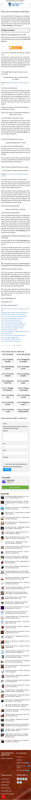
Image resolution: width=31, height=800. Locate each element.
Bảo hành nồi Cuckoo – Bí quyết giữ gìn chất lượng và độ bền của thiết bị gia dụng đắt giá (17, 690)
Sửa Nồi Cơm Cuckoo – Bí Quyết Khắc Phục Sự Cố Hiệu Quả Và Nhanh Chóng (17, 715)
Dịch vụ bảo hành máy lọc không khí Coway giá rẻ (12, 326)
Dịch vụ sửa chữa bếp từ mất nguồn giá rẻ (11, 341)
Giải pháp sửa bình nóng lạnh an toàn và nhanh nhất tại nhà (14, 312)
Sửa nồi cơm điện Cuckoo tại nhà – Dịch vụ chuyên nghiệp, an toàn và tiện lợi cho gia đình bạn (17, 537)
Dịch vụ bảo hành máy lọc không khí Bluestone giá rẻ (13, 335)
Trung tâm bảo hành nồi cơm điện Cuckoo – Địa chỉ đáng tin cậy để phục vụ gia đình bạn (17, 651)
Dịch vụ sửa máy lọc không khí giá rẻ (9, 337)
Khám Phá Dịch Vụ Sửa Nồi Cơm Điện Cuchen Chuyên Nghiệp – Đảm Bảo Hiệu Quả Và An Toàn (16, 592)
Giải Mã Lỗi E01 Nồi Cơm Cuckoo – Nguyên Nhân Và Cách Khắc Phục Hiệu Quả (17, 508)
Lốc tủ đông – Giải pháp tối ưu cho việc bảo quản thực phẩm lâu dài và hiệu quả (17, 741)
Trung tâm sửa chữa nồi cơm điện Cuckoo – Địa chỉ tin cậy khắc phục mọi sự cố (17, 632)
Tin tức (2, 9)
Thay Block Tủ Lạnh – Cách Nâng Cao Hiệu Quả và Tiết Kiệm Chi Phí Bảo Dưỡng (17, 729)
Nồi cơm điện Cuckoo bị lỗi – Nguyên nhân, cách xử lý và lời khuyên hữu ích (17, 523)
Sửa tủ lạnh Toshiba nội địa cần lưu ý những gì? (12, 322)
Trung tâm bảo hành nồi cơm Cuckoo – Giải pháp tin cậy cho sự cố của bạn (17, 627)
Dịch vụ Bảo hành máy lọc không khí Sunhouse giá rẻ (13, 324)
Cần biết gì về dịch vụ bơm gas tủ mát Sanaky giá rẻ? (13, 314)
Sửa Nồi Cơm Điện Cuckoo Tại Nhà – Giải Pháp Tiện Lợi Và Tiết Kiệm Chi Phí (17, 681)
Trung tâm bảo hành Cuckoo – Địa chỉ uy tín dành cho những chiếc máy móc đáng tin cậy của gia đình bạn (17, 572)
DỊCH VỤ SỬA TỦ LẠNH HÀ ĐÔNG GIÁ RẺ (11, 320)
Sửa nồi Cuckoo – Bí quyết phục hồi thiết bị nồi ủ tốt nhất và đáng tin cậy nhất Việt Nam (17, 700)
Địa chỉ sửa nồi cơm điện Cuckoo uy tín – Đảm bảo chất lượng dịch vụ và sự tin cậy (17, 607)
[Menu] (2, 4)
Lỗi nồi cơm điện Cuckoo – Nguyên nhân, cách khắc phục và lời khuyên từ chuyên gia (17, 695)
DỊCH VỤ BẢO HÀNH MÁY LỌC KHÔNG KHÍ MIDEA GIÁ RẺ (15, 331)
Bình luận (5, 431)
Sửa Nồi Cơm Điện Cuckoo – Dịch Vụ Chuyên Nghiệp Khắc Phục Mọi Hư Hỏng (15, 597)
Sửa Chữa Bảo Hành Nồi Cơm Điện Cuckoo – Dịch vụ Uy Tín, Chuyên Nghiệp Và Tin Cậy (17, 497)
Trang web (5, 457)
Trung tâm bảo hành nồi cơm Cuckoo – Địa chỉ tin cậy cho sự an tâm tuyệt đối (16, 552)
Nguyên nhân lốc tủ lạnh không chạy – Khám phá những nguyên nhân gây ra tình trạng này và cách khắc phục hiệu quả (16, 735)
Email (4, 450)
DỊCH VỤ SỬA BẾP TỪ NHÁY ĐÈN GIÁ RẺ (11, 339)
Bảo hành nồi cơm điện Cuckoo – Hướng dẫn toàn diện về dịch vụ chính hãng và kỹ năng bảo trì (17, 705)
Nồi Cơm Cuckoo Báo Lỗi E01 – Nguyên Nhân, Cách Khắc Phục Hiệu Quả (17, 562)
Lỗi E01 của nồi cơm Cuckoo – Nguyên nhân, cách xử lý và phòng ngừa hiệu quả (17, 567)
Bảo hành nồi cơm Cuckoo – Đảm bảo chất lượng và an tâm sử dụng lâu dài (17, 671)
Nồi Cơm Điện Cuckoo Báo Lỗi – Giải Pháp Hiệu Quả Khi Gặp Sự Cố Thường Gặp (17, 710)
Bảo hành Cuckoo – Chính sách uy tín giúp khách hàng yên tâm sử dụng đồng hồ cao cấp (16, 602)
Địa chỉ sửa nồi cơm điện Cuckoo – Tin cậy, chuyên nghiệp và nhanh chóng (17, 622)
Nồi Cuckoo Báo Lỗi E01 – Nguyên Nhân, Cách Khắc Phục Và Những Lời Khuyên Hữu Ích (17, 527)
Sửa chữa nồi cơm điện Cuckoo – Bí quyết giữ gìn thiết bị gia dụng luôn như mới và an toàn (17, 578)
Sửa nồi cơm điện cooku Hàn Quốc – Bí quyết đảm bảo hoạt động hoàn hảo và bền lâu (17, 656)
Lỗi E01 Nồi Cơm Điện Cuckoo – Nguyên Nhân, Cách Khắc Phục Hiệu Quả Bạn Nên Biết (17, 547)
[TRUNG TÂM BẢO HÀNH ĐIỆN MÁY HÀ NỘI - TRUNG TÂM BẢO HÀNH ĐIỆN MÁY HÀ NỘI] (16, 4)
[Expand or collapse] (28, 30)
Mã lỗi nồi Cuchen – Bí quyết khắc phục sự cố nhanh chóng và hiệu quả (17, 513)
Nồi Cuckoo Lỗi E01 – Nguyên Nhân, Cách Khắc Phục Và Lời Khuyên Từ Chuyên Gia (16, 542)
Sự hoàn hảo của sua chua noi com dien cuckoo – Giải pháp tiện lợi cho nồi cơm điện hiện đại (17, 612)
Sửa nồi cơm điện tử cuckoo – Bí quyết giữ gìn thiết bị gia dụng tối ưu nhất (17, 666)
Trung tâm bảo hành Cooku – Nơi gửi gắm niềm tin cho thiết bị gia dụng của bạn (17, 617)
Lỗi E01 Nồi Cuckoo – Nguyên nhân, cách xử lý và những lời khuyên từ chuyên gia (16, 532)
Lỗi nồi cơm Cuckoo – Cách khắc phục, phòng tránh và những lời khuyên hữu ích (17, 676)
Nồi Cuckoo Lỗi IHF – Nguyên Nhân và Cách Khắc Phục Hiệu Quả (17, 636)
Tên (4, 443)
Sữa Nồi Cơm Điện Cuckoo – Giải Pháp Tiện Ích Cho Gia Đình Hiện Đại (17, 646)
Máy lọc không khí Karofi (7, 333)
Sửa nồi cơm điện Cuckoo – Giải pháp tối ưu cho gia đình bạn (17, 641)
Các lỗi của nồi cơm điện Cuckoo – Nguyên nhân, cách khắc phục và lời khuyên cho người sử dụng (16, 557)
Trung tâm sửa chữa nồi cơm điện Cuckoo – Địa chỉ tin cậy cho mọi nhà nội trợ (17, 685)
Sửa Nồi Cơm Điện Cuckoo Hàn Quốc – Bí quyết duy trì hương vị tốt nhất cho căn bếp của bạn (17, 588)
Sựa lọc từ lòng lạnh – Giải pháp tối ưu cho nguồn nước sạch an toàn (16, 720)
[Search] (29, 4)
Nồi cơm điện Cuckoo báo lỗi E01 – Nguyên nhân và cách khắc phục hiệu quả (17, 518)
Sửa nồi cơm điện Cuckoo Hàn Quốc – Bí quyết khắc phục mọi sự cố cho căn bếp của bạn (17, 661)
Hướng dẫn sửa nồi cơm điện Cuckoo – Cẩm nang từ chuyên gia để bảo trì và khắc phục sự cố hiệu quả (17, 503)
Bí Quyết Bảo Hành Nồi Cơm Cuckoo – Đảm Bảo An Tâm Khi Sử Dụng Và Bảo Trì (17, 583)
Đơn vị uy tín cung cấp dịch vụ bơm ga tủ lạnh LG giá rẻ (14, 316)
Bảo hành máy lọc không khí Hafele (9, 329)
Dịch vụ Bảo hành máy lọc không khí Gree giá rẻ (12, 328)
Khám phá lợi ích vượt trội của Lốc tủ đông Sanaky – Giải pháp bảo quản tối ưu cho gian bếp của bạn (17, 725)
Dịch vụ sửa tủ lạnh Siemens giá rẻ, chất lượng (12, 318)
